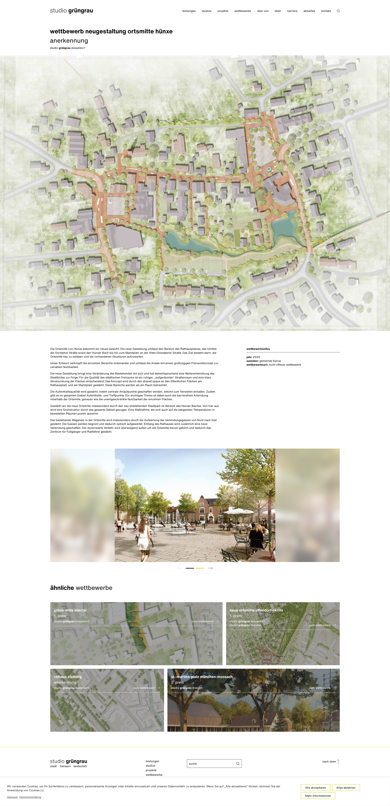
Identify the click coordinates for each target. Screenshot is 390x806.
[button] (338, 11)
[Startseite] (98, 763)
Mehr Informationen (318, 796)
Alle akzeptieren (315, 788)
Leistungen (189, 11)
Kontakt (326, 11)
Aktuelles (309, 11)
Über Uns (263, 11)
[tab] (190, 568)
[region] (195, 791)
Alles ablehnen (346, 788)
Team (278, 11)
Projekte (223, 11)
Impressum (12, 797)
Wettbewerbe (242, 11)
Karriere (292, 11)
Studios (206, 11)
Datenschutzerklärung (30, 797)
